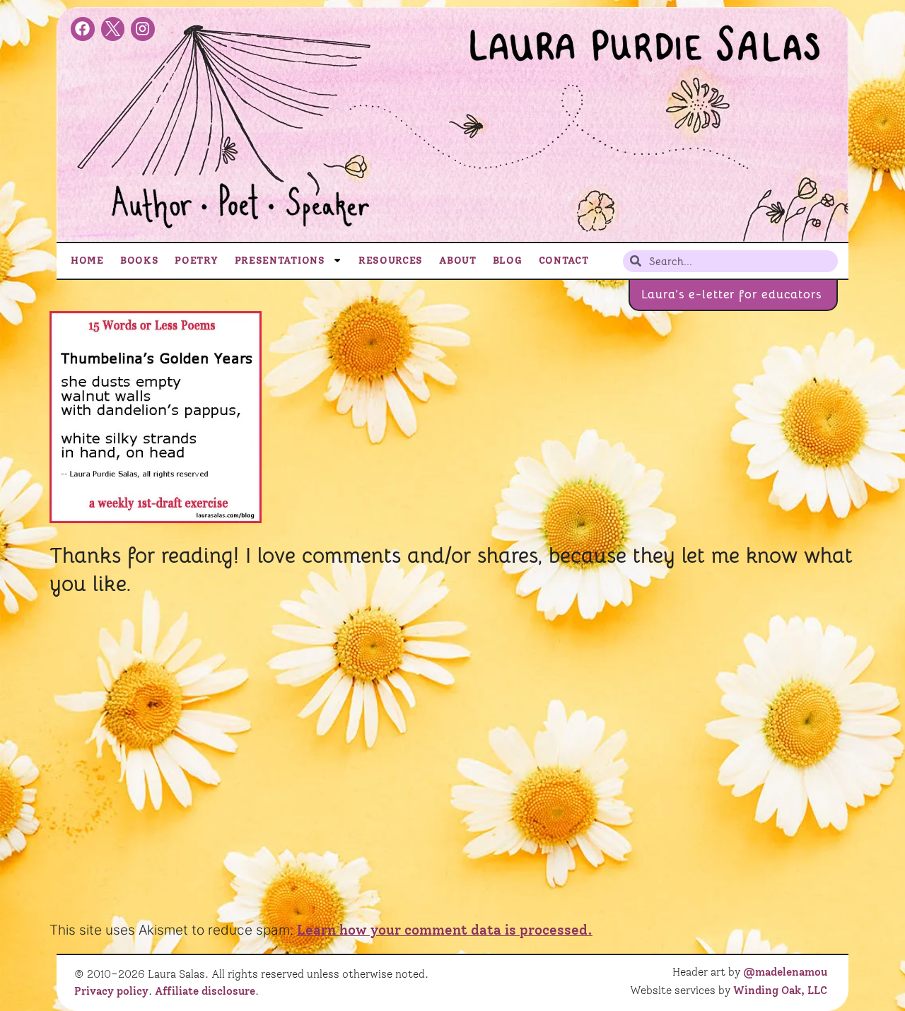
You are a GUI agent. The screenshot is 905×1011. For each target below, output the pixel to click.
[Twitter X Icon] (113, 29)
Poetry (196, 260)
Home (87, 260)
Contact (564, 260)
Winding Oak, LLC (780, 990)
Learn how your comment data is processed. (444, 930)
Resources (390, 260)
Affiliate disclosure (205, 991)
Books (139, 260)
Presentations (280, 260)
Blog (507, 260)
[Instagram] (143, 29)
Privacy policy (111, 991)
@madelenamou (785, 972)
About (458, 260)
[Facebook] (83, 29)
